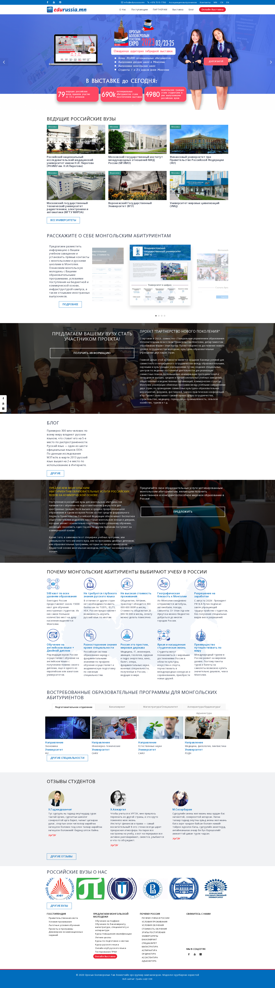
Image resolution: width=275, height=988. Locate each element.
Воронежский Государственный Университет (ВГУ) (130, 204)
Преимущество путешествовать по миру (208, 647)
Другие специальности (67, 758)
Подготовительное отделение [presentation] (73, 707)
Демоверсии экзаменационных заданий (66, 933)
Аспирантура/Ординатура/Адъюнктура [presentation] (204, 707)
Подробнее (70, 304)
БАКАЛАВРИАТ (149, 939)
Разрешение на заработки (204, 595)
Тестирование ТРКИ (106, 951)
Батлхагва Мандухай (187, 809)
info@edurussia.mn (134, 2)
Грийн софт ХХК (144, 978)
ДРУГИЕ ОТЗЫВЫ (61, 856)
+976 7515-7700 (158, 2)
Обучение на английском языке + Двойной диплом (60, 647)
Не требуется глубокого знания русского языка (100, 595)
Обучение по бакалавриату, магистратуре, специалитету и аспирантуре (112, 927)
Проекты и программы (61, 928)
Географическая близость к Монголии (172, 595)
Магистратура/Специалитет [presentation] (160, 706)
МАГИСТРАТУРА (150, 946)
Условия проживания (60, 921)
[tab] (73, 706)
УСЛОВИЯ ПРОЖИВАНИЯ (154, 921)
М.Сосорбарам (58, 809)
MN (215, 2)
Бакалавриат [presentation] (117, 706)
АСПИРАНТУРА (149, 950)
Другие (55, 473)
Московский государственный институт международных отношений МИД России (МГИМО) (135, 160)
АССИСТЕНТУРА (150, 957)
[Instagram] (60, 2)
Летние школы (103, 937)
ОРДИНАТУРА (149, 953)
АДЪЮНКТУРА (149, 961)
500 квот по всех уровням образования (62, 595)
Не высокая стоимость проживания (136, 595)
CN (221, 2)
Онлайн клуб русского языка (110, 948)
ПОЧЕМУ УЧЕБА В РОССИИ (155, 918)
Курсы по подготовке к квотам (112, 940)
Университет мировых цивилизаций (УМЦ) (194, 204)
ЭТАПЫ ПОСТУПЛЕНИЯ (153, 932)
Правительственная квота (63, 918)
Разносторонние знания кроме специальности (100, 646)
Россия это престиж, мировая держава (135, 646)
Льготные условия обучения (64, 925)
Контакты (205, 2)
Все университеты (63, 220)
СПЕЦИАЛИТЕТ (149, 943)
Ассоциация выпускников (183, 2)
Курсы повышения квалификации (113, 933)
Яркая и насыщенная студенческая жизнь (171, 646)
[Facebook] (47, 2)
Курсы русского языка (107, 944)
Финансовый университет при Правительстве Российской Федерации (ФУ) (197, 160)
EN (227, 2)
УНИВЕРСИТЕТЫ (150, 936)
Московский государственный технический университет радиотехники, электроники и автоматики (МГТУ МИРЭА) (67, 207)
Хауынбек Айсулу (122, 809)
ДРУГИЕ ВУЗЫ (59, 905)
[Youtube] (54, 2)
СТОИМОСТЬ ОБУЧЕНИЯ (154, 928)
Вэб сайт (127, 978)
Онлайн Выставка (105, 956)
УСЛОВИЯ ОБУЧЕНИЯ (153, 925)
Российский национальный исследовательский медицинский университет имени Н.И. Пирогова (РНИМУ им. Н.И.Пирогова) (70, 161)
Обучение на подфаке (107, 920)
